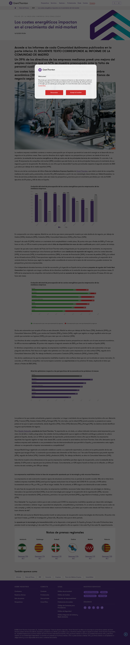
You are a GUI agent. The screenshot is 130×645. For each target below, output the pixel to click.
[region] (66, 82)
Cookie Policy (42, 85)
